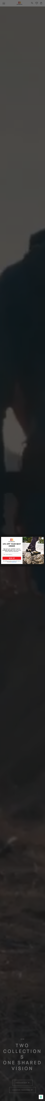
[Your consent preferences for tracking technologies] (41, 1097)
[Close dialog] (43, 538)
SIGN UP (12, 558)
